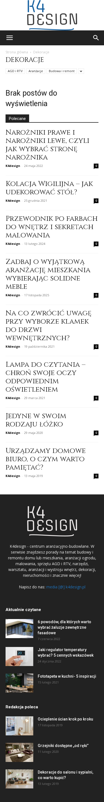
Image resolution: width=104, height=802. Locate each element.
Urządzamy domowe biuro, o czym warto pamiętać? (46, 459)
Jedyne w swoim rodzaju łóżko (36, 420)
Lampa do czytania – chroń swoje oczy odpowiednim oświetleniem (45, 377)
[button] (9, 37)
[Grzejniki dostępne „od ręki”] (19, 752)
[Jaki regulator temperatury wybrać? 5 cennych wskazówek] (19, 656)
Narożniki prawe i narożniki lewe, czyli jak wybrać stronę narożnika (47, 145)
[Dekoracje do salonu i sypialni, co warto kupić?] (19, 778)
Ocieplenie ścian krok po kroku (65, 719)
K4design (13, 166)
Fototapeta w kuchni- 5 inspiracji (67, 676)
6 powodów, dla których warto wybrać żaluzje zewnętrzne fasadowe (64, 627)
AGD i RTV (15, 71)
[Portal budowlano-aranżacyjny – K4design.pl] (52, 15)
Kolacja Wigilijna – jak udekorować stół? (49, 188)
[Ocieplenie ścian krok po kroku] (19, 725)
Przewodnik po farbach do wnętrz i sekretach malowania (52, 227)
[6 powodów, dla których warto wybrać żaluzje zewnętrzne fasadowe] (19, 628)
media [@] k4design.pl (65, 586)
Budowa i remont (62, 71)
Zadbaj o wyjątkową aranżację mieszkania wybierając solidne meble (48, 274)
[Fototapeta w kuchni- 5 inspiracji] (19, 683)
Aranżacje (36, 71)
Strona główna (17, 52)
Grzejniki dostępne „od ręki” (63, 745)
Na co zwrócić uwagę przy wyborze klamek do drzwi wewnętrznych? (49, 325)
